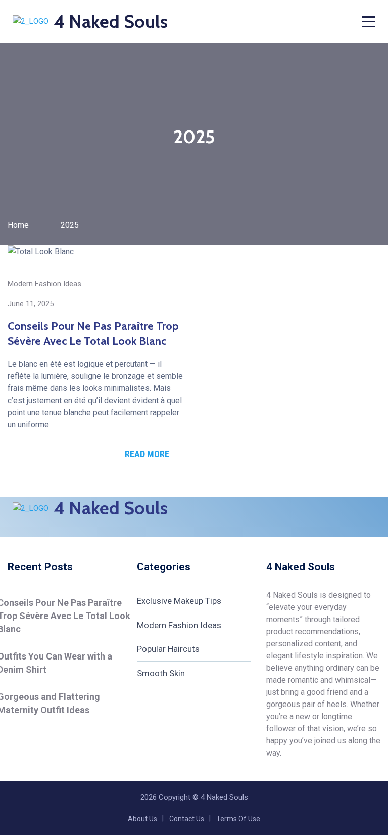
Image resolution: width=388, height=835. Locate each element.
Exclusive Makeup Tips (179, 601)
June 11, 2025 (31, 304)
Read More (147, 454)
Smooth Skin (161, 673)
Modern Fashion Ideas (44, 283)
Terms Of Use (238, 819)
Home (18, 225)
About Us (142, 819)
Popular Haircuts (168, 649)
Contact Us (186, 819)
